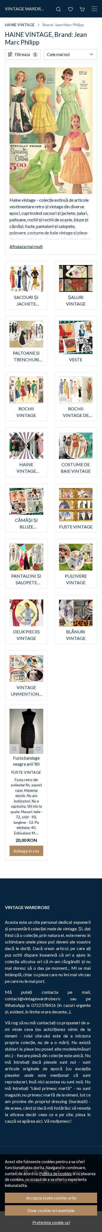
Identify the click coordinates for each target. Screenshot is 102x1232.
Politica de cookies (55, 1173)
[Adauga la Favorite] (38, 748)
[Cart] (82, 8)
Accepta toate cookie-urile (51, 1197)
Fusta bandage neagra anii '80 (26, 761)
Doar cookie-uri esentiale (51, 1210)
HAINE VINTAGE (20, 24)
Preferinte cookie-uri (51, 1222)
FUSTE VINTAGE (26, 772)
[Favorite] (70, 8)
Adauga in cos (26, 850)
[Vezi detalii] (14, 748)
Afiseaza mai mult (26, 246)
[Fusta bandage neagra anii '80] (26, 731)
